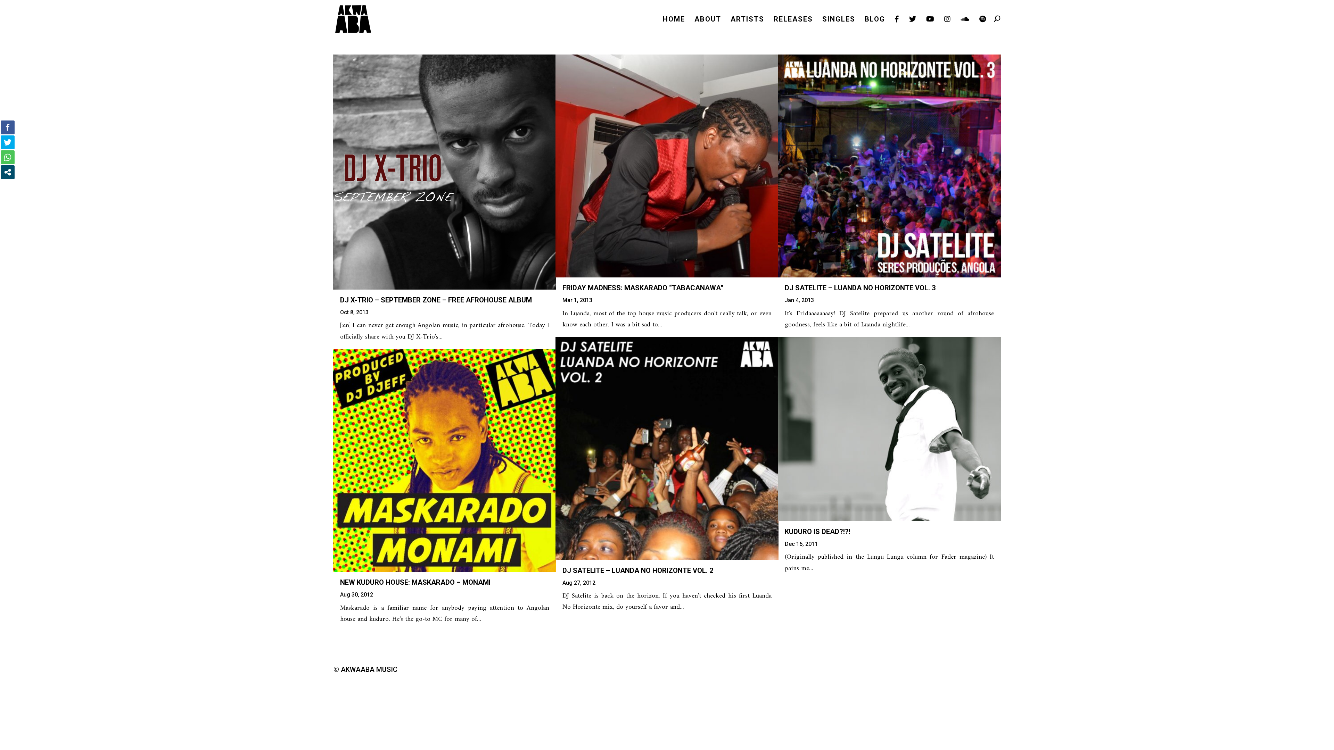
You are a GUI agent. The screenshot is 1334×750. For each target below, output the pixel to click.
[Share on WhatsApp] (8, 157)
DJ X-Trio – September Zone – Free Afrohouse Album (436, 300)
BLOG (875, 20)
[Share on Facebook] (8, 127)
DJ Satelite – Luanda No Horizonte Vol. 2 (637, 570)
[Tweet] (8, 142)
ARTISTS (747, 20)
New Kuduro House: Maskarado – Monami (415, 582)
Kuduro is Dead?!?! (817, 531)
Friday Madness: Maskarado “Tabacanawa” (643, 287)
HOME (674, 20)
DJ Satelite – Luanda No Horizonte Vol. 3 (860, 287)
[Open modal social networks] (8, 172)
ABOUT (707, 20)
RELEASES (793, 20)
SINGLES (838, 20)
